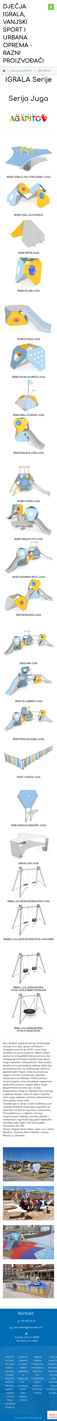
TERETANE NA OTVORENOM (37, 1375)
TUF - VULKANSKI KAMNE (23, 1385)
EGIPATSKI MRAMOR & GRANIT (23, 1360)
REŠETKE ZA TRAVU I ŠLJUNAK (10, 1360)
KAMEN (23, 1368)
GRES (23, 1393)
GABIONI (23, 1397)
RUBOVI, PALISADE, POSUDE (9, 1371)
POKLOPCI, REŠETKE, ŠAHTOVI (10, 1382)
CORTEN (23, 1400)
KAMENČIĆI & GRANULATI (23, 1375)
